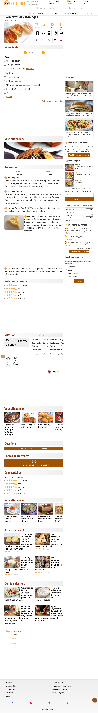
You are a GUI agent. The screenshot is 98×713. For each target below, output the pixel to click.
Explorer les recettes (13, 631)
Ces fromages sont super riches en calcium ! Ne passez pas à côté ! (48, 540)
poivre (9, 97)
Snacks (13, 643)
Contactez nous (57, 683)
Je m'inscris (79, 199)
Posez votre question (80, 251)
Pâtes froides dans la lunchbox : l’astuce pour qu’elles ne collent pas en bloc (18, 594)
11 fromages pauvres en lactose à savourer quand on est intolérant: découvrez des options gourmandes (18, 541)
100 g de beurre (13, 61)
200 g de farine (13, 65)
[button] (6, 32)
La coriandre (72, 276)
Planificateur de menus (78, 155)
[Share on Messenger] (42, 40)
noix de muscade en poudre (19, 89)
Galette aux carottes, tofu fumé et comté (62, 518)
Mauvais (21, 298)
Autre (88, 14)
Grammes (69, 212)
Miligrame (70, 209)
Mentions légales (58, 693)
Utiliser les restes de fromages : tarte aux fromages (9, 430)
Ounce (68, 215)
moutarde (30, 69)
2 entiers (13, 77)
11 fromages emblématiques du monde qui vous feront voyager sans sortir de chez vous (18, 564)
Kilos (68, 220)
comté (18, 81)
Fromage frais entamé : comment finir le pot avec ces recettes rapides (49, 594)
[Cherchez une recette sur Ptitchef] (81, 8)
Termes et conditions (59, 689)
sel (7, 93)
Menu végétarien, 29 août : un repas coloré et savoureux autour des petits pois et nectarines (49, 613)
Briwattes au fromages (44, 426)
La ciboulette (73, 273)
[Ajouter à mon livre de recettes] (37, 33)
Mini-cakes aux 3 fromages (28, 426)
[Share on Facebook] (36, 40)
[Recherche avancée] (84, 8)
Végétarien (35, 4)
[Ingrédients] (3, 356)
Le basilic (71, 267)
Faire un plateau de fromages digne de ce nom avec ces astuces (48, 563)
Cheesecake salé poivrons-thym (45, 518)
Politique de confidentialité (61, 686)
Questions (72, 14)
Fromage (14, 634)
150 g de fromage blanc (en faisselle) (23, 85)
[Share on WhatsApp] (48, 40)
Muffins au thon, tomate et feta (84, 167)
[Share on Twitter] (54, 40)
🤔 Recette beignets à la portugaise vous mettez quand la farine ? (78, 237)
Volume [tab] (76, 206)
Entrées (13, 639)
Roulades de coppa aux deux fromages (62, 427)
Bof (19, 295)
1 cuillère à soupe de (20, 69)
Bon (19, 289)
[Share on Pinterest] (61, 40)
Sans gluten (34, 1)
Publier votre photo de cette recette (34, 465)
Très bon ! (22, 285)
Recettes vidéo (11, 686)
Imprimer (87, 188)
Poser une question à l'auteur (35, 448)
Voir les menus (74, 188)
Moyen (20, 292)
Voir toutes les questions (84, 248)
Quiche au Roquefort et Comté (27, 518)
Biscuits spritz (80, 182)
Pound (68, 217)
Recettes (36, 14)
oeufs (10, 77)
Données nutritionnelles (53, 101)
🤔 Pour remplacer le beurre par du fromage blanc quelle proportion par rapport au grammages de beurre (78, 230)
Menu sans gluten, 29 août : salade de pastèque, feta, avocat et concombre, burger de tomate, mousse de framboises (18, 614)
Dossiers (54, 14)
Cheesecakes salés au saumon (10, 518)
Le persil (71, 270)
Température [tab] (87, 206)
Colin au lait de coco (82, 174)
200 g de (13, 81)
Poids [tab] (68, 206)
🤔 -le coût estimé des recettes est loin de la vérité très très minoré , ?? (79, 243)
